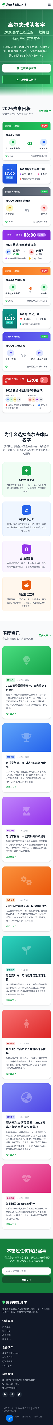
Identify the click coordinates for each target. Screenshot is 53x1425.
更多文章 (43, 635)
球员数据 (6, 1334)
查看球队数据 (28, 79)
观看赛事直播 (28, 68)
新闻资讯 (6, 1338)
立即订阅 (26, 1280)
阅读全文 (10, 713)
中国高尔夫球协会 (10, 1353)
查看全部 (43, 110)
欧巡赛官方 (7, 1361)
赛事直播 (6, 1326)
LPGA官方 (7, 1365)
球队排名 (6, 1330)
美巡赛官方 (7, 1357)
